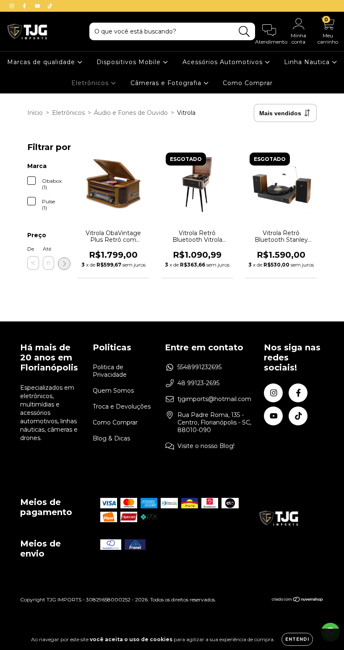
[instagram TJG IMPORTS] (12, 6)
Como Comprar (248, 83)
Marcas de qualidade (42, 62)
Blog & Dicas (111, 438)
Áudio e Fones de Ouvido (131, 113)
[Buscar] (244, 31)
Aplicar (64, 263)
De (30, 249)
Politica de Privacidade (110, 370)
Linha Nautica (308, 62)
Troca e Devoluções (122, 406)
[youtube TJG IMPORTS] (38, 6)
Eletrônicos (91, 83)
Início (35, 113)
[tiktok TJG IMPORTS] (49, 6)
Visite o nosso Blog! (206, 446)
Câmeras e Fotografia (166, 83)
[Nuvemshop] (297, 600)
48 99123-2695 (198, 383)
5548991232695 (199, 367)
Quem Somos (113, 390)
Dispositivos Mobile (129, 62)
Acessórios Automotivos (223, 62)
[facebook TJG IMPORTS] (25, 6)
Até (47, 249)
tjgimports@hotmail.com (214, 399)
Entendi (297, 639)
